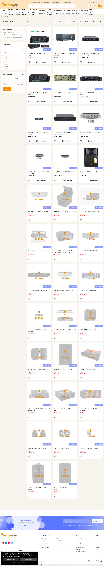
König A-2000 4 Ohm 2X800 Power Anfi (64, 172)
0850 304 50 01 (98, 2)
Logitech (7, 66)
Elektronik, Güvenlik (61, 543)
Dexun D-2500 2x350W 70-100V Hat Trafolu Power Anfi (89, 54)
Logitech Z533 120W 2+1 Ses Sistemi (89, 211)
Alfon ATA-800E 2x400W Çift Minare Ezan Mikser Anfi (39, 212)
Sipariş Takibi (37, 2)
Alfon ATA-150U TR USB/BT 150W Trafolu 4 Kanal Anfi (38, 133)
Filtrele (7, 89)
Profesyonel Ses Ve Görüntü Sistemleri (18, 11)
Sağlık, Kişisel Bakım (45, 543)
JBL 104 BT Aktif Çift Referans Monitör (89, 330)
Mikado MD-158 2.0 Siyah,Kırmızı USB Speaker (37, 449)
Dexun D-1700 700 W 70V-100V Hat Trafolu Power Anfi (37, 330)
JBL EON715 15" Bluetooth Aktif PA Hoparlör (63, 370)
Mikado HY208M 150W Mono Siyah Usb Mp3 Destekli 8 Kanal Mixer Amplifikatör (64, 251)
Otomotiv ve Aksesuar (61, 538)
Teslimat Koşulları (79, 538)
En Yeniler (59, 21)
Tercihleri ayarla (11, 559)
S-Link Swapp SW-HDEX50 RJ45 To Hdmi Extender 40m (39, 409)
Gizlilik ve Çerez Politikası (20, 562)
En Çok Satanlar (72, 21)
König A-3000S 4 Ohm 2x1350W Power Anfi (64, 291)
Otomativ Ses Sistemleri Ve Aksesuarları (42, 12)
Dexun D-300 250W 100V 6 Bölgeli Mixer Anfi (90, 93)
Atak (6, 55)
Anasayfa (98, 538)
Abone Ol (96, 521)
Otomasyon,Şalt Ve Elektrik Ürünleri (84, 12)
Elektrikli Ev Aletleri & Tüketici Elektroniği (10, 11)
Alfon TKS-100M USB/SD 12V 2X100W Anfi (91, 251)
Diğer (6, 59)
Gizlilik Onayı (67, 525)
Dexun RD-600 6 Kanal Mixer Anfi (88, 290)
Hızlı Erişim (98, 535)
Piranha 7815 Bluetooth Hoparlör (88, 369)
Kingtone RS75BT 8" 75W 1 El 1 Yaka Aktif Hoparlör (38, 488)
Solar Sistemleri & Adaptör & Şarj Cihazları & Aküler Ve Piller (32, 11)
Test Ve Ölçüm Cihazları (73, 12)
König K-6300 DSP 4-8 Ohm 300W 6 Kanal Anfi (38, 93)
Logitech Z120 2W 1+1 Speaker (61, 448)
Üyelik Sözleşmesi (79, 540)
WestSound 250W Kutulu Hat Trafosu (89, 448)
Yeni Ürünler (98, 540)
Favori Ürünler (46, 2)
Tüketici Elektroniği (44, 540)
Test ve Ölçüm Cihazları (62, 545)
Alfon (6, 52)
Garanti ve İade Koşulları (81, 545)
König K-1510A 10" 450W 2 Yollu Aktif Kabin (90, 172)
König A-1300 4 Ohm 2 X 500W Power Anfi (90, 133)
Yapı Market (59, 540)
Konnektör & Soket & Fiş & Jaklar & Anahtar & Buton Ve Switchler (59, 12)
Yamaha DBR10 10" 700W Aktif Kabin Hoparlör (37, 370)
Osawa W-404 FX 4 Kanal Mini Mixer (37, 251)
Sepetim (97, 547)
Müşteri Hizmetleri (99, 545)
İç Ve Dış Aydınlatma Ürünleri (78, 12)
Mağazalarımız (56, 2)
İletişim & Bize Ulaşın (67, 2)
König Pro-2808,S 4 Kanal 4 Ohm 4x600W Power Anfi (39, 172)
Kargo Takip (78, 549)
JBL (6, 62)
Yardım (78, 535)
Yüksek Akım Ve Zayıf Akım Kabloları (90, 11)
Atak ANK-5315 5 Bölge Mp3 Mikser (63, 93)
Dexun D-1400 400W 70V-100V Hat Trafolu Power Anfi (37, 291)
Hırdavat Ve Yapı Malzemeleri (68, 12)
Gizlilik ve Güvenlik (80, 547)
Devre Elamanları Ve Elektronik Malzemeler (49, 11)
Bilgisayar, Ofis (44, 538)
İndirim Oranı (85, 21)
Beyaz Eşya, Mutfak (45, 547)
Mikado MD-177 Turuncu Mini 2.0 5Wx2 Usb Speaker (90, 409)
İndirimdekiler (98, 543)
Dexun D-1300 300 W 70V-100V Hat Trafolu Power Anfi (63, 133)
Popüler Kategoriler (46, 535)
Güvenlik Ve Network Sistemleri (24, 11)
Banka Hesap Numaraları (81, 551)
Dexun (6, 57)
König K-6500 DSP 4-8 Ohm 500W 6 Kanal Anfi (38, 54)
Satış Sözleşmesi (79, 543)
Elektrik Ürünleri (44, 545)
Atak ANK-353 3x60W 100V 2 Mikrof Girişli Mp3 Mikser (64, 54)
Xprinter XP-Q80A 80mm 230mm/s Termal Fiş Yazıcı (65, 212)
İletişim (97, 549)
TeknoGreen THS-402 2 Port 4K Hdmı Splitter (63, 409)
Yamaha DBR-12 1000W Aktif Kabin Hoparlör (62, 488)
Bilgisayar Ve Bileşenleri (4, 12)
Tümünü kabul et (28, 559)
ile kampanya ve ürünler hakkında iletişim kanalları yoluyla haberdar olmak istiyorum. (83, 525)
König (6, 64)
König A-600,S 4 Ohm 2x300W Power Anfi (65, 330)
